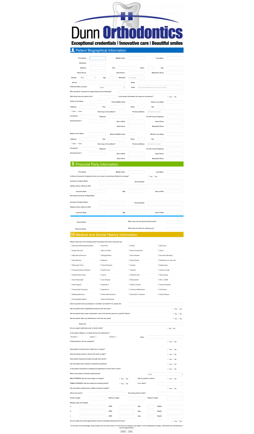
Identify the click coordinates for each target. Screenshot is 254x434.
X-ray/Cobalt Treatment (80, 289)
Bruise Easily (134, 260)
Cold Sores (163, 289)
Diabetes (104, 260)
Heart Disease (135, 255)
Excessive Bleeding (166, 255)
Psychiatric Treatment (137, 294)
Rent (74, 111)
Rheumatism (134, 280)
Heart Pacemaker (78, 280)
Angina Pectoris (77, 250)
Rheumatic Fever (78, 265)
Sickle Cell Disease (107, 299)
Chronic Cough (164, 270)
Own (80, 111)
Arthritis (133, 270)
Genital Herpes (164, 294)
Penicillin (74, 337)
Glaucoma (162, 246)
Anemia (132, 265)
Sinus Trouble (106, 250)
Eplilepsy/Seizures (78, 294)
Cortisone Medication (137, 289)
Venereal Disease (165, 285)
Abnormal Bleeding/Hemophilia (82, 246)
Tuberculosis (163, 275)
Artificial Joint (135, 275)
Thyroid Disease (106, 265)
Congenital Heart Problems (81, 270)
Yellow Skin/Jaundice (108, 294)
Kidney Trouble (135, 285)
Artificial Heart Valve (79, 275)
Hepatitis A (105, 285)
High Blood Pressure (79, 255)
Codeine (112, 337)
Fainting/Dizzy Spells (79, 299)
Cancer (103, 275)
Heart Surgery (76, 285)
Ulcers (161, 250)
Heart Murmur (76, 260)
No (175, 97)
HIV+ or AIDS (163, 280)
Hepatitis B (105, 289)
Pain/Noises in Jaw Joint (167, 260)
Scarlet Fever (105, 270)
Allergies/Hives (106, 255)
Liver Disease (105, 280)
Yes (171, 97)
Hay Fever (104, 246)
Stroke (132, 246)
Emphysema (163, 265)
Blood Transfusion (136, 250)
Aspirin (92, 337)
